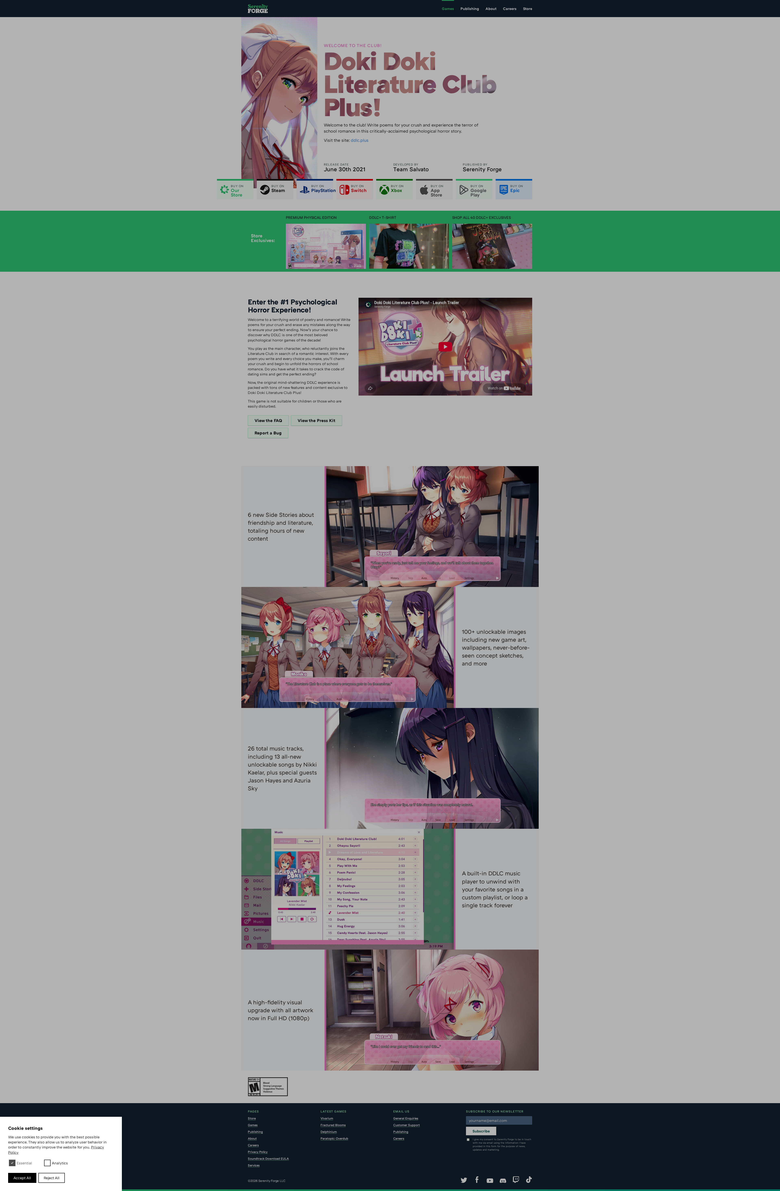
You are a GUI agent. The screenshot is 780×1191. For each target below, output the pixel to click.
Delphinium (329, 1131)
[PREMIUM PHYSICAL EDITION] (326, 246)
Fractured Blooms (333, 1125)
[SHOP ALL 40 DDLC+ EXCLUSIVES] (492, 246)
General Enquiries (405, 1118)
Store (527, 8)
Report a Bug (268, 432)
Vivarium (327, 1118)
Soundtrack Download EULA (268, 1158)
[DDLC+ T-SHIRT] (409, 246)
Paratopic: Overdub (334, 1138)
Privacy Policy (258, 1152)
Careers (510, 8)
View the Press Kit (316, 420)
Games (448, 8)
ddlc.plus (359, 140)
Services (254, 1165)
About (490, 8)
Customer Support (406, 1125)
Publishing (469, 8)
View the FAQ (268, 420)
